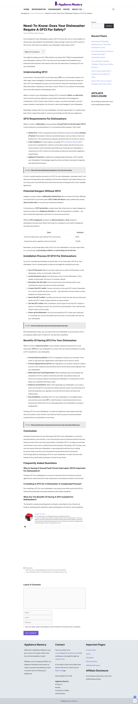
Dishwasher (54, 9)
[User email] (25, 527)
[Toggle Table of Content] (42, 51)
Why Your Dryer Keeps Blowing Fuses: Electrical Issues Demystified (46, 570)
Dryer (66, 9)
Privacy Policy (91, 650)
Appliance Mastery (71, 701)
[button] (113, 9)
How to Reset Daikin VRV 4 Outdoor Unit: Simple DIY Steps (101, 74)
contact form (60, 659)
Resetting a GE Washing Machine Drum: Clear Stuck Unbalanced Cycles (101, 44)
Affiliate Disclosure (93, 665)
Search (93, 22)
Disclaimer (90, 658)
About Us (77, 9)
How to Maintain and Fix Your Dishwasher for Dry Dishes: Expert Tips (46, 572)
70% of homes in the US (69, 142)
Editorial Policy (91, 661)
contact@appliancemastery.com (66, 653)
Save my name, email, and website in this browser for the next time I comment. (53, 627)
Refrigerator (39, 9)
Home (26, 9)
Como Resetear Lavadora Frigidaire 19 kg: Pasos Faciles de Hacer (102, 64)
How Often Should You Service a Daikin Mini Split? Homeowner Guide (102, 54)
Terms (88, 654)
